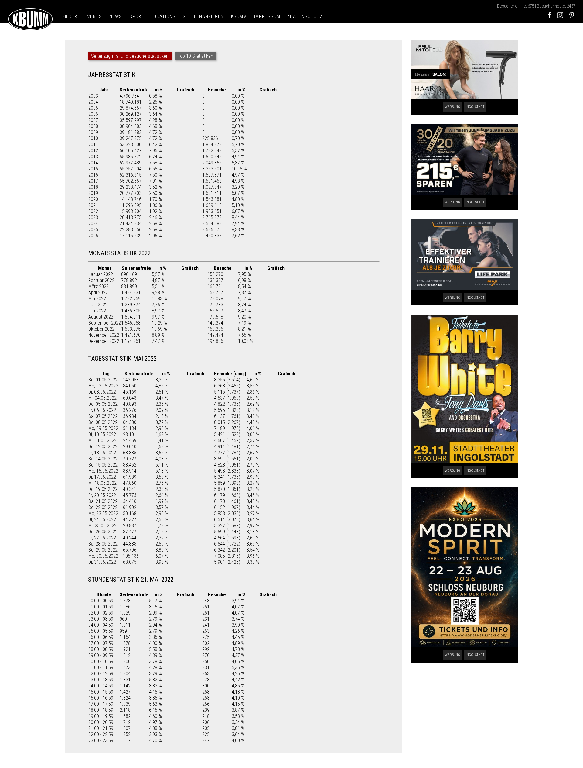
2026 (93, 236)
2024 (93, 223)
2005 (93, 108)
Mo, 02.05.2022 (103, 386)
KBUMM (239, 16)
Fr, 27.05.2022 (102, 538)
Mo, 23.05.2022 (103, 513)
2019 (93, 193)
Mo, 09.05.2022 (103, 428)
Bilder (69, 16)
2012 (93, 150)
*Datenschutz (305, 16)
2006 (93, 114)
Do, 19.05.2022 (103, 489)
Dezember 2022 (103, 341)
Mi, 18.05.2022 (102, 483)
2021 (93, 205)
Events (93, 16)
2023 (93, 217)
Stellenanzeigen (203, 16)
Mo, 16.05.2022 (103, 471)
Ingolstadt (475, 107)
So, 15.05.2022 (103, 465)
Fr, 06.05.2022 (102, 410)
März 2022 (98, 286)
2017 (93, 181)
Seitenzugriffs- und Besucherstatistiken (130, 56)
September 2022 (104, 323)
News (115, 16)
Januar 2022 (100, 274)
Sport (136, 16)
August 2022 (100, 317)
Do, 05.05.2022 (103, 404)
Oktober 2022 (101, 329)
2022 (93, 211)
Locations (163, 16)
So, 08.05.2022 (103, 422)
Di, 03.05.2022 (102, 392)
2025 (93, 229)
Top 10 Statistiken (195, 56)
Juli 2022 (97, 311)
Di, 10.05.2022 (102, 434)
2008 (93, 126)
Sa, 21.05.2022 (103, 501)
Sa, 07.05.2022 (103, 416)
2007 (93, 120)
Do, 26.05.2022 (103, 532)
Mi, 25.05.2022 (102, 526)
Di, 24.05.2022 (102, 519)
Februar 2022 (101, 280)
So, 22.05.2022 (103, 507)
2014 (93, 163)
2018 (93, 187)
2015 (93, 169)
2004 (93, 102)
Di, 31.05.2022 (102, 562)
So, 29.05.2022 (103, 550)
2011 (93, 144)
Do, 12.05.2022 (103, 446)
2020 (93, 199)
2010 (93, 138)
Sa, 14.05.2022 (103, 459)
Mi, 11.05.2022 (102, 440)
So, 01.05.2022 (103, 380)
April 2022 (98, 292)
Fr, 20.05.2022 (102, 495)
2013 (93, 157)
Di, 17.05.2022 (102, 477)
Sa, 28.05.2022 (103, 544)
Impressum (267, 16)
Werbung (452, 107)
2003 (93, 96)
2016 (93, 175)
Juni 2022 (97, 305)
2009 (93, 132)
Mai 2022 (97, 298)
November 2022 (103, 335)
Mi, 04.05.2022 (102, 398)
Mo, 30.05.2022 (103, 556)
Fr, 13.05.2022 (102, 453)
